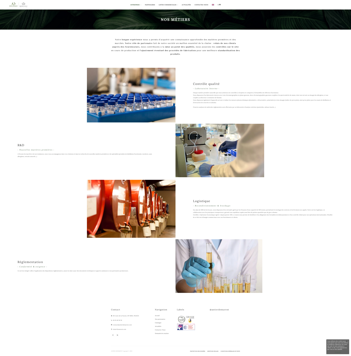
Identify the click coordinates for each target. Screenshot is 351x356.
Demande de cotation (162, 333)
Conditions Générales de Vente (230, 351)
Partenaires (150, 5)
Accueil (157, 315)
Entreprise (135, 5)
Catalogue (158, 323)
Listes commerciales (167, 5)
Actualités (186, 5)
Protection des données (197, 351)
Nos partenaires (160, 319)
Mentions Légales (212, 351)
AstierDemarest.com (119, 329)
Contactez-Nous (201, 5)
